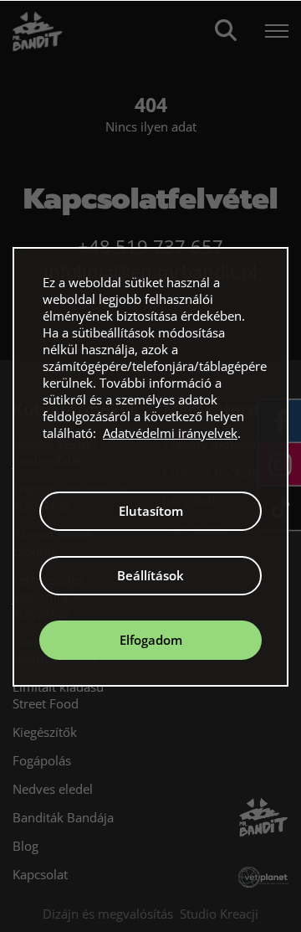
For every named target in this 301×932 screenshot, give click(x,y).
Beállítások (150, 575)
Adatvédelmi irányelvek (170, 433)
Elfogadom (151, 639)
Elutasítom (151, 510)
